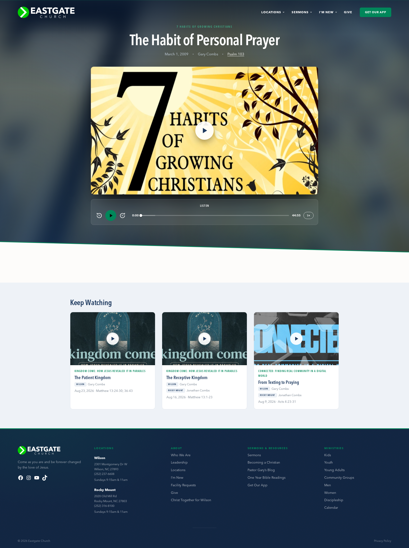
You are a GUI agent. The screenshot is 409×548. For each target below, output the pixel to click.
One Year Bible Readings (266, 477)
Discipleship (333, 500)
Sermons (300, 12)
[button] (204, 130)
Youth (328, 462)
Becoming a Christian (264, 462)
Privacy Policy (382, 541)
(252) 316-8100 (104, 506)
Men (327, 485)
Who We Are (181, 455)
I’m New (177, 477)
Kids (327, 455)
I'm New (326, 12)
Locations (271, 12)
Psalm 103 (235, 54)
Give (348, 12)
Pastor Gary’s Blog (261, 470)
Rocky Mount (105, 490)
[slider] (215, 215)
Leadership (179, 462)
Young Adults (334, 470)
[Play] (110, 215)
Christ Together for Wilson (191, 500)
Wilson (99, 458)
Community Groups (339, 477)
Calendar (331, 507)
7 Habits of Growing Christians (204, 26)
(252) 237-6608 (104, 474)
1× (308, 215)
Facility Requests (183, 485)
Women (330, 493)
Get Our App (375, 12)
